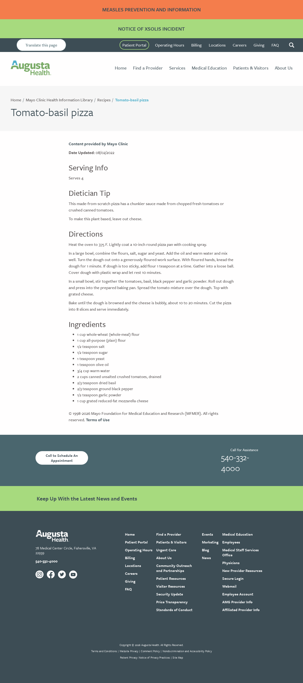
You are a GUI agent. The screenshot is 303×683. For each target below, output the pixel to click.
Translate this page (41, 45)
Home (16, 100)
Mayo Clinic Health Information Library (59, 100)
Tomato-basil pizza (132, 100)
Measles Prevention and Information (151, 9)
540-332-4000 (235, 462)
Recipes (104, 100)
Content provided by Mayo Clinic (98, 144)
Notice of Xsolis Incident (151, 28)
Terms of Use (98, 420)
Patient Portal (134, 45)
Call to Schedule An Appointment (62, 458)
